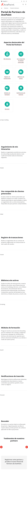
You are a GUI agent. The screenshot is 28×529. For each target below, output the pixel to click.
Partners (6, 8)
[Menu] (26, 4)
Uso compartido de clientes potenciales (21, 60)
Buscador (7, 109)
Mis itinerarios (7, 59)
